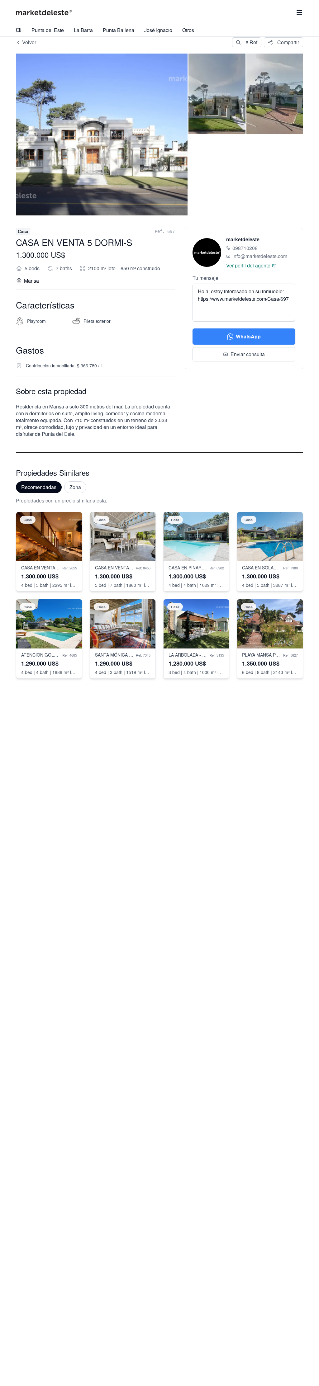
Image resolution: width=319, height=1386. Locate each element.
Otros (188, 30)
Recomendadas (38, 487)
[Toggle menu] (299, 12)
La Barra (83, 30)
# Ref (251, 42)
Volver (29, 42)
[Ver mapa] (18, 30)
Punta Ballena (118, 30)
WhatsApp (248, 336)
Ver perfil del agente (248, 265)
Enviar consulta (248, 354)
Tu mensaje (205, 277)
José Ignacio (158, 30)
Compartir (288, 42)
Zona (75, 487)
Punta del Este (47, 30)
